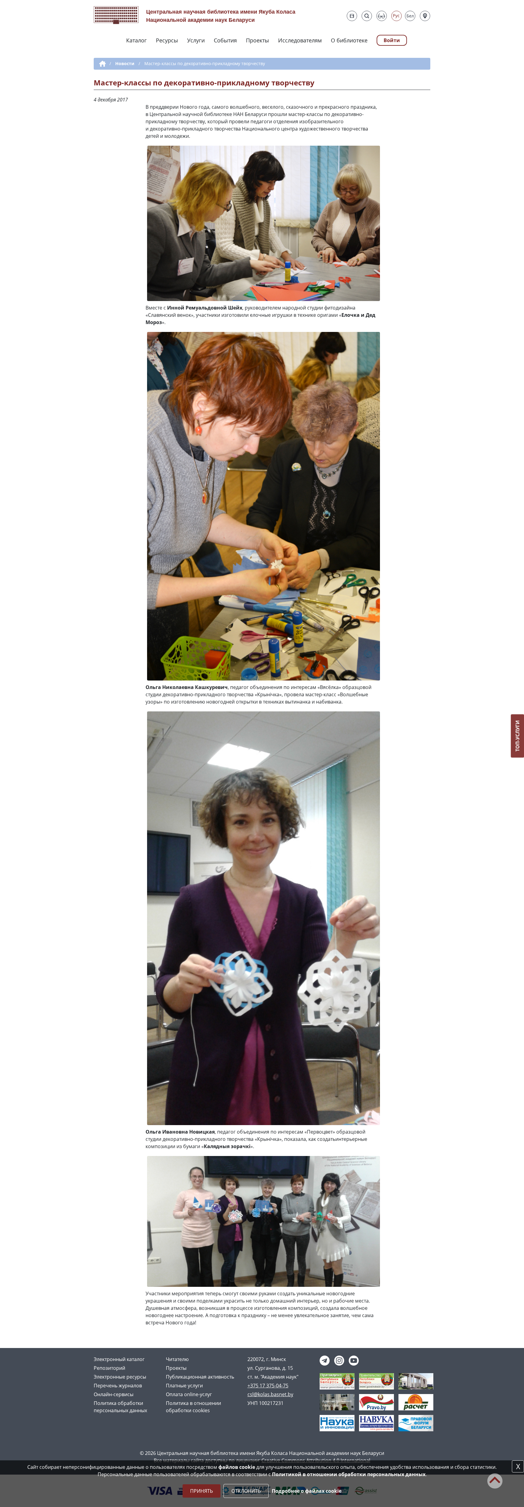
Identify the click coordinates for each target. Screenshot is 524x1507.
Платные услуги (184, 1385)
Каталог (136, 40)
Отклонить (246, 1491)
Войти (392, 40)
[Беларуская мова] (410, 16)
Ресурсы (167, 40)
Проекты (257, 40)
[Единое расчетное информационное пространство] (415, 1402)
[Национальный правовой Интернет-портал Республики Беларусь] (376, 1402)
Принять (201, 1491)
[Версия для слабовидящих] (381, 16)
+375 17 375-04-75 (267, 1385)
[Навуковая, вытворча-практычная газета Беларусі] (376, 1422)
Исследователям (300, 40)
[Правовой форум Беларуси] (415, 1422)
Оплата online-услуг (189, 1394)
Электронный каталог (119, 1359)
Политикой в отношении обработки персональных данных (348, 1474)
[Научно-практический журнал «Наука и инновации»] (337, 1422)
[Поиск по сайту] (366, 16)
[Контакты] (425, 16)
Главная (101, 64)
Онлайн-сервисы (113, 1394)
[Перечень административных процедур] (337, 1402)
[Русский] (396, 16)
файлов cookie (236, 1467)
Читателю (177, 1359)
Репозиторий (109, 1368)
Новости (124, 63)
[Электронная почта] (352, 16)
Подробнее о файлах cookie (306, 1491)
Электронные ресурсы (120, 1376)
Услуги (196, 40)
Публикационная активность (200, 1376)
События (225, 40)
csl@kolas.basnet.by (270, 1394)
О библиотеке (349, 40)
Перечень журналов (118, 1385)
